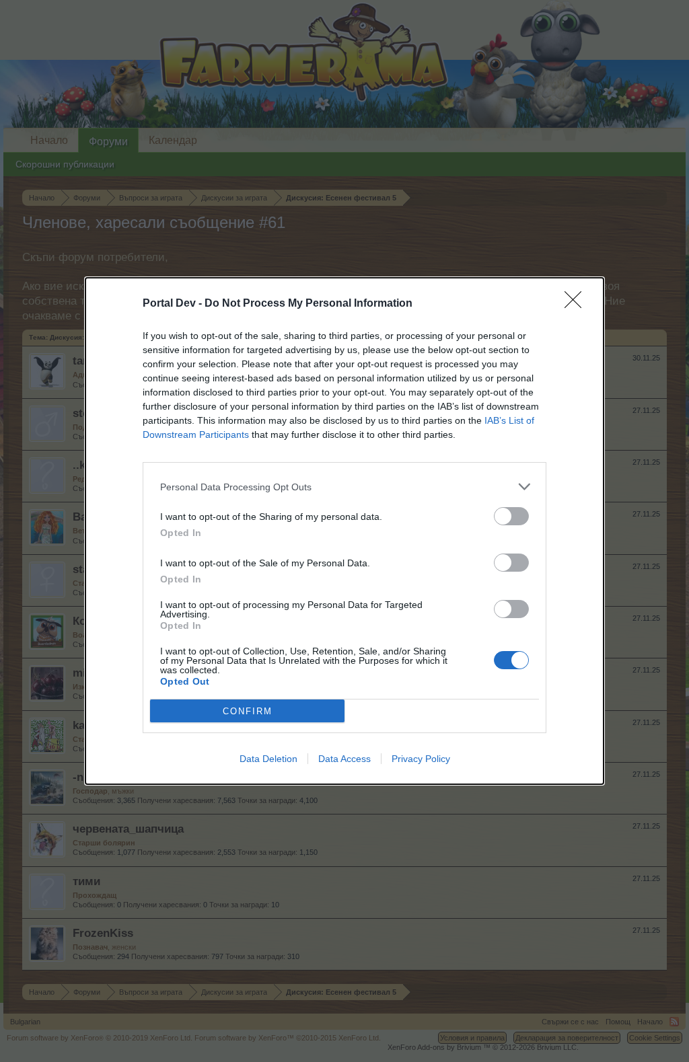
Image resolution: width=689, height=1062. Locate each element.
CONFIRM (248, 711)
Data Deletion (268, 758)
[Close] (577, 304)
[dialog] (344, 531)
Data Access (344, 758)
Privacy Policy (421, 758)
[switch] (511, 516)
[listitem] (344, 487)
